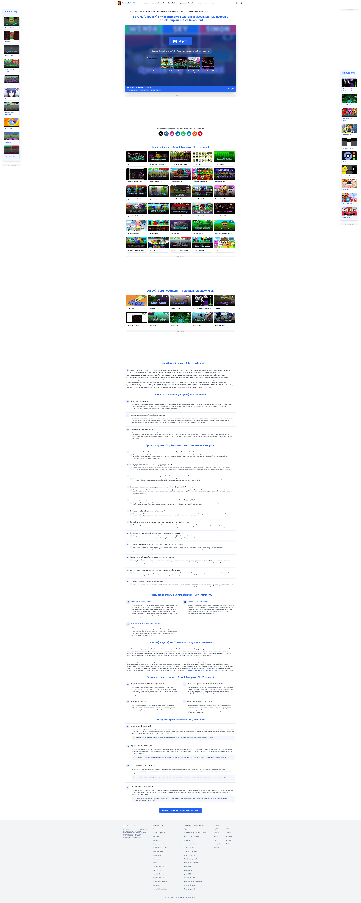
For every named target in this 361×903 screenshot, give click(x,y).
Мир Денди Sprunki (190, 859)
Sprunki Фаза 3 (158, 878)
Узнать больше (189, 840)
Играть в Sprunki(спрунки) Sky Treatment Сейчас (180, 810)
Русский (216, 848)
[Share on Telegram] (189, 133)
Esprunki (156, 836)
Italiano (228, 844)
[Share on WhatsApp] (183, 133)
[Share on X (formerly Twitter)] (161, 133)
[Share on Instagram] (172, 133)
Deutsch (216, 836)
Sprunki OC (187, 874)
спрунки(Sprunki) (158, 3)
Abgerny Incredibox (190, 851)
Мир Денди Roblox (190, 878)
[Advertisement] (11, 194)
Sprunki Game (139, 11)
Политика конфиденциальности (195, 833)
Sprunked (171, 3)
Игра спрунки (201, 3)
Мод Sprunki (157, 870)
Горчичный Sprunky (190, 885)
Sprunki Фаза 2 (158, 874)
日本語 (228, 833)
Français (229, 836)
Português (217, 844)
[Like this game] (229, 89)
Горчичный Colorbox (191, 844)
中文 (227, 829)
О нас (155, 863)
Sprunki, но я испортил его (193, 881)
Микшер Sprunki (189, 889)
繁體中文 (217, 833)
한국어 (216, 840)
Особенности (158, 851)
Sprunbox (156, 885)
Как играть (157, 855)
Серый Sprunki (189, 848)
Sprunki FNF (187, 866)
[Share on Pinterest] (200, 133)
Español (229, 840)
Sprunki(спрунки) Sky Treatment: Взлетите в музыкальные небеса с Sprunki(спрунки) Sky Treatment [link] (177, 11)
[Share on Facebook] (166, 133)
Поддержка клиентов (191, 829)
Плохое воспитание (160, 881)
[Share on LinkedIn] (177, 133)
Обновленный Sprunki (191, 855)
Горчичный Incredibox (191, 863)
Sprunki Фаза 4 (158, 866)
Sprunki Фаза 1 (188, 870)
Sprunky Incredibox (160, 889)
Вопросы (156, 859)
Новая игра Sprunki (160, 848)
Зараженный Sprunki (186, 3)
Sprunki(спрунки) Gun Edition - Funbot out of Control (143, 663)
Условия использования (192, 836)
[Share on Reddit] (194, 133)
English (216, 829)
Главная (145, 3)
